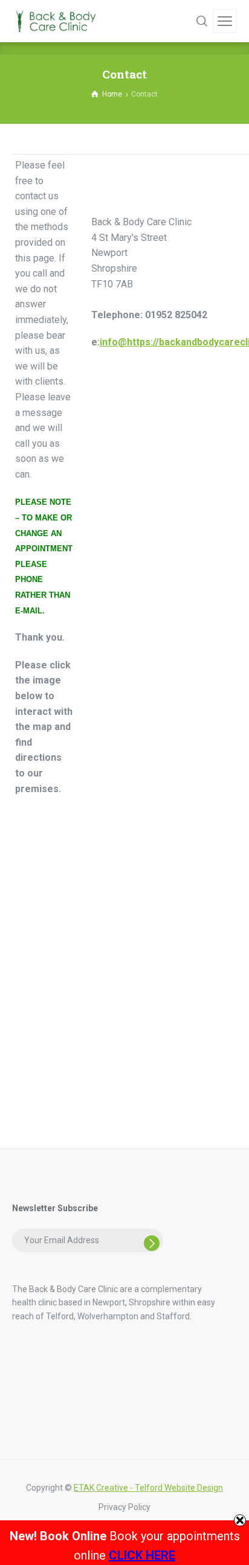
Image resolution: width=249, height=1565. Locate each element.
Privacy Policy (124, 1507)
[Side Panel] (225, 21)
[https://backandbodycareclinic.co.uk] (54, 20)
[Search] (202, 21)
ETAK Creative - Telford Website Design (148, 1488)
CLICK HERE (142, 1555)
